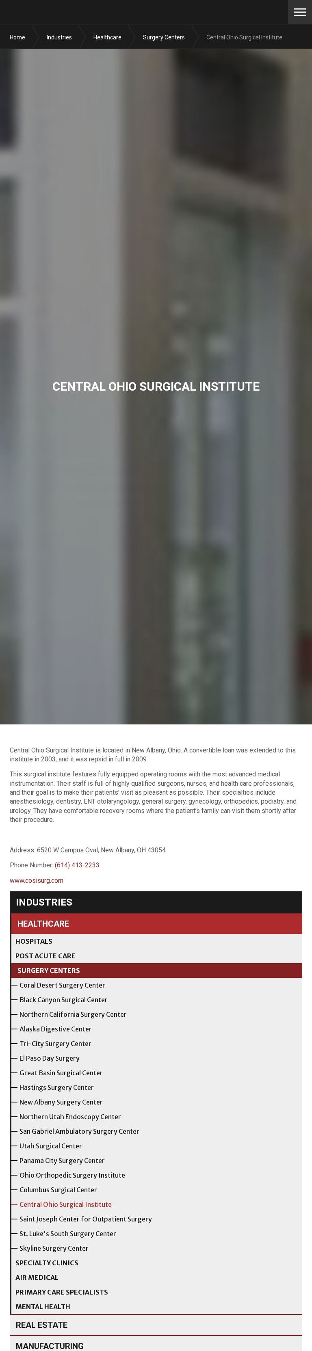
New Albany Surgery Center (61, 1102)
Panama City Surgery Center (62, 1160)
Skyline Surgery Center (54, 1248)
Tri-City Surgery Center (55, 1044)
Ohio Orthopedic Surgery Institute (72, 1175)
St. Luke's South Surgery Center (68, 1234)
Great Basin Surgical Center (61, 1073)
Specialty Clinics (46, 1263)
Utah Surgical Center (51, 1146)
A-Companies (57, 12)
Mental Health (42, 1307)
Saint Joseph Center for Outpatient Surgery (86, 1219)
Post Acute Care (45, 956)
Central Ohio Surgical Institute (66, 1204)
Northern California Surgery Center (73, 1014)
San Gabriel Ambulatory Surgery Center (79, 1131)
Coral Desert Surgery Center (62, 985)
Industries (44, 902)
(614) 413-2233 (77, 865)
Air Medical (36, 1277)
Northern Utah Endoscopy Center (70, 1117)
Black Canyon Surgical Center (64, 1000)
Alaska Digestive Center (56, 1029)
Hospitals (33, 941)
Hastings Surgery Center (57, 1087)
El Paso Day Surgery (50, 1058)
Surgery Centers (48, 970)
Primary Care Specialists (61, 1292)
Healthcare (43, 924)
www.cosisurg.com (36, 880)
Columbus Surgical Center (58, 1190)
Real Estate (41, 1325)
